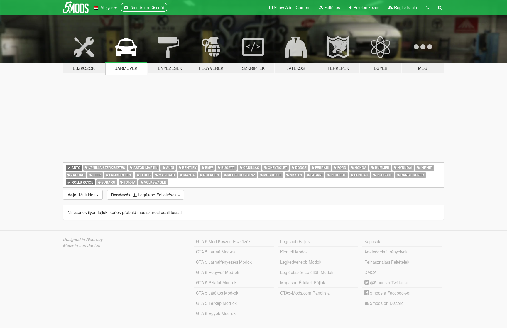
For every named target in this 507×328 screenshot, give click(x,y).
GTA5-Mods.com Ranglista (305, 293)
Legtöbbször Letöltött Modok (306, 272)
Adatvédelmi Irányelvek (386, 252)
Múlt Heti (82, 195)
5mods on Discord (386, 303)
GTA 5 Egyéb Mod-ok (216, 313)
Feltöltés (331, 7)
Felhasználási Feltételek (386, 262)
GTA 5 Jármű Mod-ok (216, 252)
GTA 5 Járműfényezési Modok (224, 262)
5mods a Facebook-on (390, 293)
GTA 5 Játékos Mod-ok (217, 293)
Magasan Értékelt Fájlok (302, 282)
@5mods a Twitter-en (389, 282)
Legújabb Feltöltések (144, 195)
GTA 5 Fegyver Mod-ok (217, 272)
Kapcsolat (373, 241)
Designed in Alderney (83, 239)
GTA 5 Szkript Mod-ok (216, 282)
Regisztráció (405, 7)
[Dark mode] (427, 7)
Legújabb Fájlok (295, 241)
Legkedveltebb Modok (300, 262)
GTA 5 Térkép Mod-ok (216, 303)
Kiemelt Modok (294, 252)
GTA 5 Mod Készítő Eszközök (223, 241)
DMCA (370, 272)
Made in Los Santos (81, 245)
